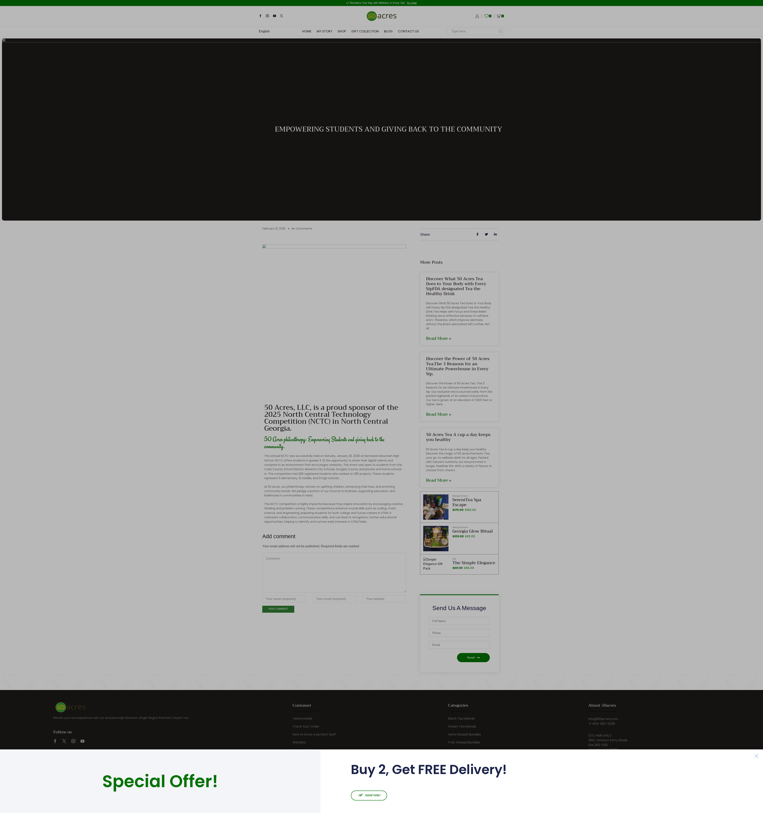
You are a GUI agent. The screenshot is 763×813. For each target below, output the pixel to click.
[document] (381, 406)
